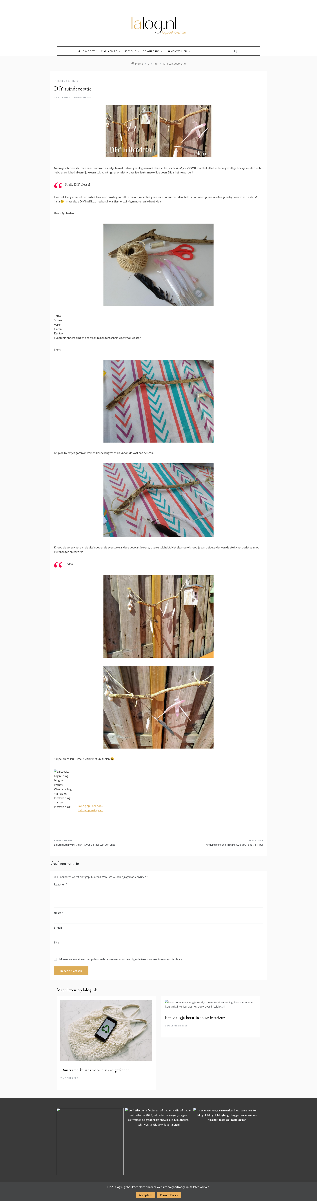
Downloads (151, 51)
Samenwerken (177, 51)
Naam (58, 912)
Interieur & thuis (66, 80)
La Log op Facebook (90, 805)
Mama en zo (109, 51)
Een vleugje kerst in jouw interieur (195, 1017)
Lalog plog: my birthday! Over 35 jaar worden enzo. (85, 844)
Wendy (87, 97)
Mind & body (86, 51)
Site (56, 942)
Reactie (59, 884)
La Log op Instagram (90, 810)
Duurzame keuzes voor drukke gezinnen (95, 1070)
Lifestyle (130, 51)
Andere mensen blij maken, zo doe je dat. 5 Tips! (234, 844)
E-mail (58, 927)
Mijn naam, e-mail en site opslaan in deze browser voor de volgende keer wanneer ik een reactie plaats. (121, 959)
